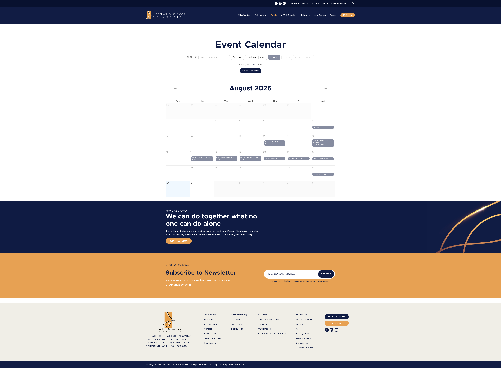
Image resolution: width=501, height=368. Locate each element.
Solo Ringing (236, 324)
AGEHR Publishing (239, 315)
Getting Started (265, 324)
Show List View (250, 70)
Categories (237, 57)
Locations (251, 57)
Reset (287, 57)
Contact (208, 329)
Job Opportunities (212, 338)
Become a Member (305, 319)
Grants (299, 329)
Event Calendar (211, 334)
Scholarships (302, 343)
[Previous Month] (175, 88)
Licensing (235, 319)
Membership (210, 343)
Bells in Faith (237, 329)
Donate (299, 324)
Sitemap (213, 365)
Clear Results (303, 57)
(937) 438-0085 (179, 346)
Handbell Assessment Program (272, 334)
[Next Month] (326, 88)
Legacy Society (303, 338)
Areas (262, 57)
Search (274, 57)
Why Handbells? (265, 329)
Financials (208, 319)
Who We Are (210, 315)
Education (262, 315)
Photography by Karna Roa (232, 365)
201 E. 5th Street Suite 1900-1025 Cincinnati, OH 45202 (156, 342)
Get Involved (302, 315)
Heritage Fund (302, 334)
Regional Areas (211, 324)
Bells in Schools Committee (270, 319)
